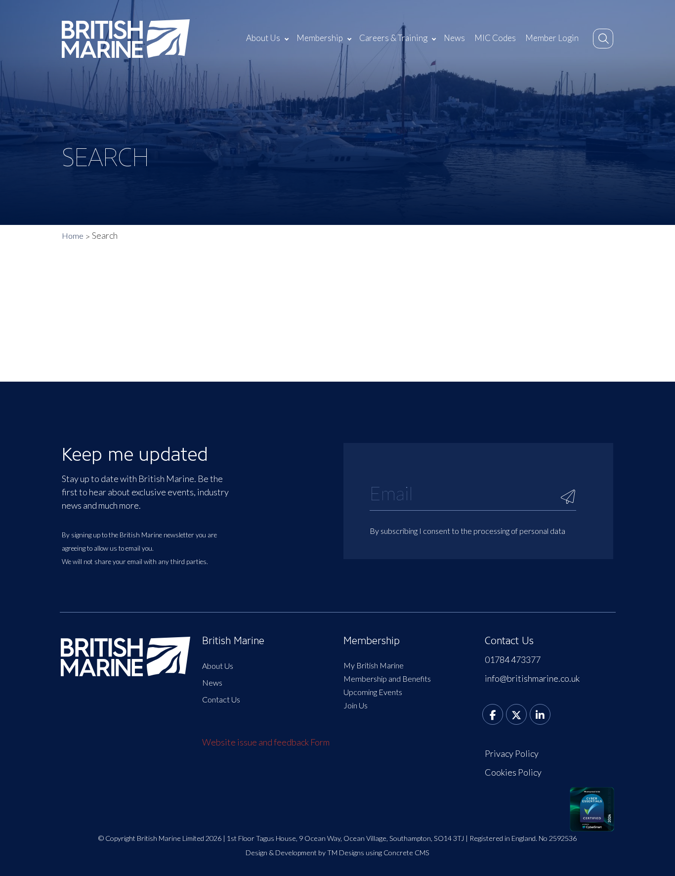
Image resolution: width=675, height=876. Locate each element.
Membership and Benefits (387, 678)
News (454, 38)
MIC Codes (495, 38)
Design (256, 852)
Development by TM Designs (319, 852)
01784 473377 (513, 659)
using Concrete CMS (397, 852)
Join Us (355, 705)
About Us (263, 38)
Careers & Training (393, 38)
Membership (319, 38)
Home (73, 235)
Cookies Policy (513, 772)
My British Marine (373, 665)
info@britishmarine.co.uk (532, 678)
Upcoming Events (372, 692)
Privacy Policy (512, 753)
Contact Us (221, 699)
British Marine (233, 641)
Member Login (552, 38)
